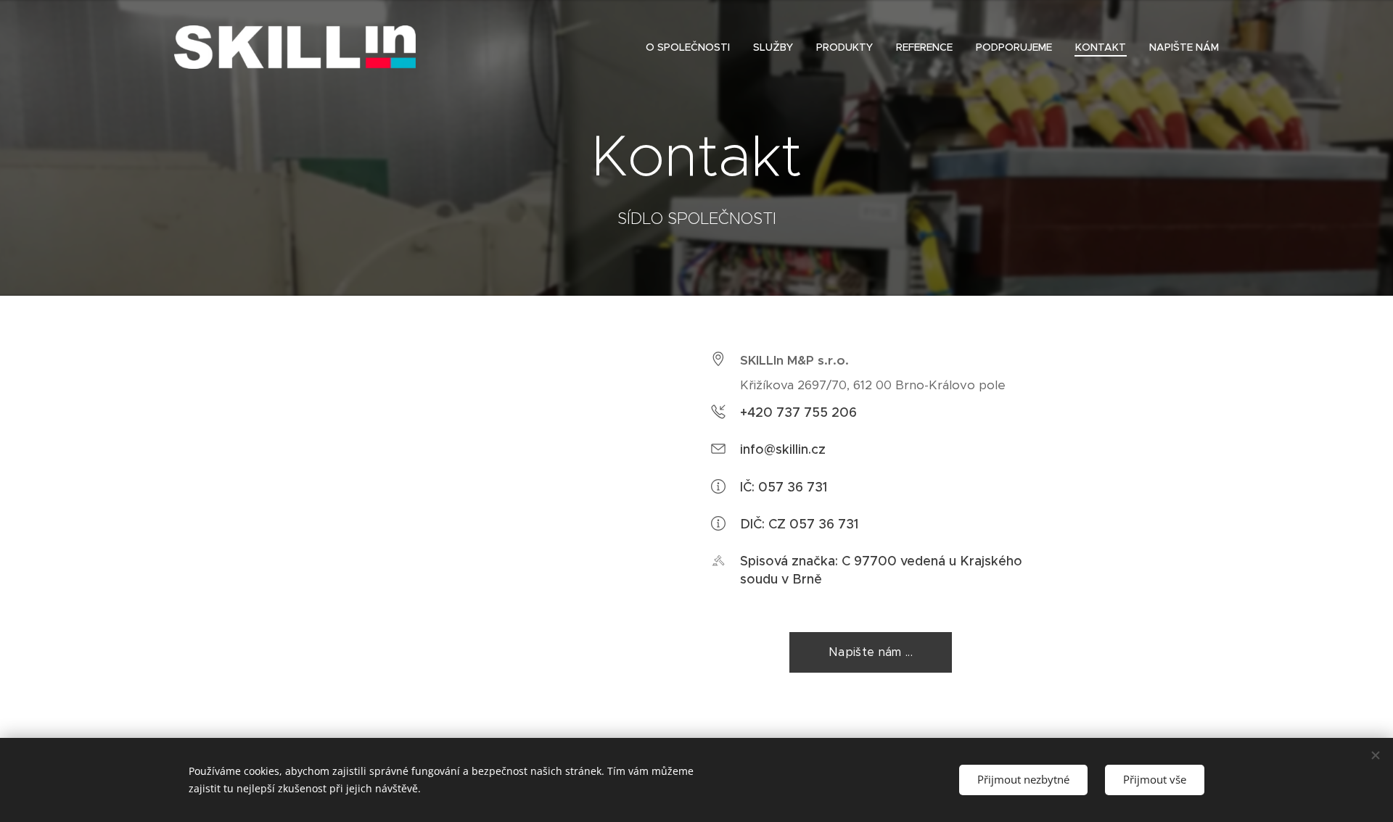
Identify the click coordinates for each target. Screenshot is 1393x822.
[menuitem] (691, 47)
